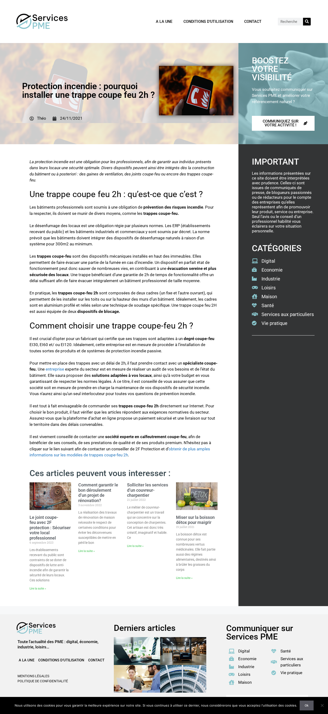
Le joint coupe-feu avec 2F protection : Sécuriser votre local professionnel (50, 527)
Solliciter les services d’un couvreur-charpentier (147, 490)
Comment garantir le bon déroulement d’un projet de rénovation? (98, 492)
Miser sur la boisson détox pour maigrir (195, 520)
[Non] (322, 705)
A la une (164, 21)
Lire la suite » (38, 588)
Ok (307, 705)
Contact (252, 21)
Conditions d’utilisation (208, 21)
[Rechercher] (307, 21)
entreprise (55, 369)
